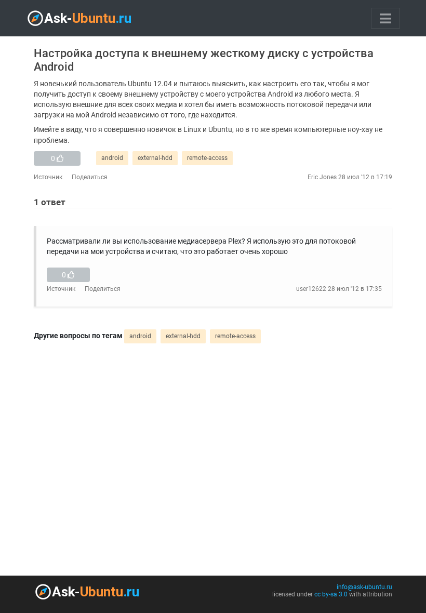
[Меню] (385, 18)
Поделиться (90, 177)
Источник (48, 177)
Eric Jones (322, 177)
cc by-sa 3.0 (331, 594)
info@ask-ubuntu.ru (364, 587)
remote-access (207, 158)
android (112, 158)
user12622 (311, 288)
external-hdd (155, 158)
